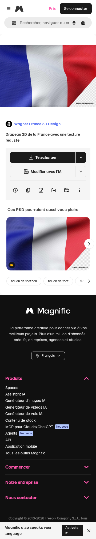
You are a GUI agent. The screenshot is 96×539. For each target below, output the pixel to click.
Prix (52, 8)
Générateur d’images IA (25, 400)
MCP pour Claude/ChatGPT (36, 426)
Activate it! (71, 530)
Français (48, 355)
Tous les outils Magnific (25, 453)
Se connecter (75, 8)
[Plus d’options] (79, 190)
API (8, 440)
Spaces (11, 387)
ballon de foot (58, 281)
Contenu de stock (20, 420)
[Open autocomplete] (12, 23)
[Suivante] (89, 243)
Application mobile (21, 446)
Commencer (17, 467)
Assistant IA (15, 394)
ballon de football (24, 281)
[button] (48, 356)
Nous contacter (21, 497)
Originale (35, 45)
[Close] (88, 530)
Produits (13, 378)
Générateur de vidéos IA (26, 407)
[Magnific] (48, 312)
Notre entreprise (21, 482)
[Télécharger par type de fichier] (80, 157)
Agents (18, 433)
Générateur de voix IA (23, 413)
